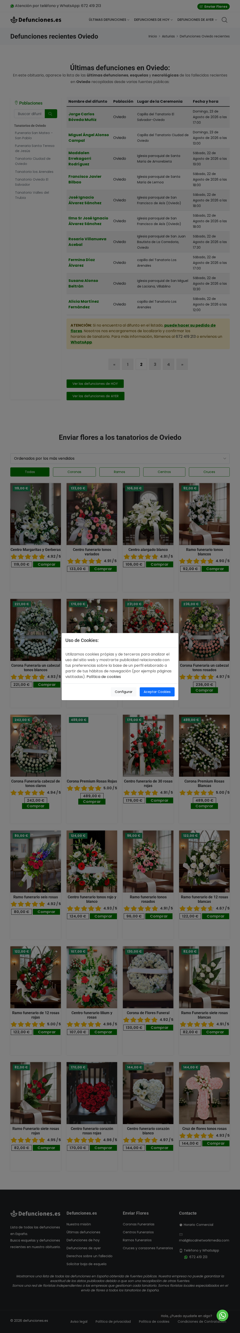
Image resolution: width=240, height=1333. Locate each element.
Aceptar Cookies (157, 691)
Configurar (123, 691)
